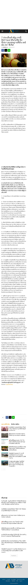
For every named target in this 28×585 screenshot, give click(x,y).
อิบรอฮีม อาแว (5, 47)
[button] (2, 31)
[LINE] (9, 50)
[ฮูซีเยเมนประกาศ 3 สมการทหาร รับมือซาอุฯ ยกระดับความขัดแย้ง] (4, 435)
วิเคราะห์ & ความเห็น (21, 579)
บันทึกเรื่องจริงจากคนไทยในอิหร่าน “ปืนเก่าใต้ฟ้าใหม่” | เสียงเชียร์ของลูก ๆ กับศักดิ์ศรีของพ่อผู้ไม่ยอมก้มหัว (14, 542)
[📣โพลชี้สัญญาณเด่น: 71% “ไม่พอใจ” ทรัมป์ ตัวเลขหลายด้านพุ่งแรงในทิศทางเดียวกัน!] (4, 441)
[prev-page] (2, 469)
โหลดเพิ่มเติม (13, 555)
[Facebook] (2, 50)
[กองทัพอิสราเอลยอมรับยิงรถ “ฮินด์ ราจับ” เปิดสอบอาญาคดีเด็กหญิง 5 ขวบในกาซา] (4, 428)
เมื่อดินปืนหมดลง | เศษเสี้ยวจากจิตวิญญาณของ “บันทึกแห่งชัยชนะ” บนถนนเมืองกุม (17, 448)
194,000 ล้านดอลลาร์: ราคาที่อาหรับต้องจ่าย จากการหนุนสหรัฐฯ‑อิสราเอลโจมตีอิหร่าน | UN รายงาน (13, 550)
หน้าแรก (3, 579)
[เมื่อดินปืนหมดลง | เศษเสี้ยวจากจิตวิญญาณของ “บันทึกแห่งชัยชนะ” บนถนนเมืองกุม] (4, 448)
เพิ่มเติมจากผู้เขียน (15, 424)
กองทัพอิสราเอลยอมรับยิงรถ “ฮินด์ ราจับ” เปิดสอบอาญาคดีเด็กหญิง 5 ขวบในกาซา (17, 428)
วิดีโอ (17, 581)
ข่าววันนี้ (8, 579)
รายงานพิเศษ (13, 579)
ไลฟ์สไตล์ (13, 581)
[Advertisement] (14, 15)
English (21, 581)
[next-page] (4, 469)
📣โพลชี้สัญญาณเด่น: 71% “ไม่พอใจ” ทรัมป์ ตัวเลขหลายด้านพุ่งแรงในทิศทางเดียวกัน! (17, 442)
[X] (5, 50)
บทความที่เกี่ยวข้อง (5, 424)
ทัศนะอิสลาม (8, 581)
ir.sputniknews (9, 384)
